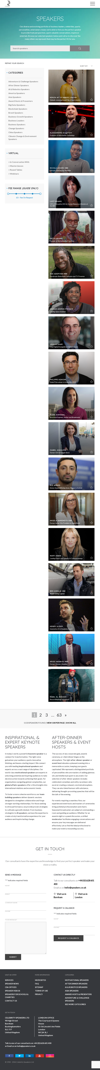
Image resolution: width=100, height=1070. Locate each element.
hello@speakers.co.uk (75, 887)
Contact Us (11, 1001)
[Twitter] (19, 1056)
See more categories (75, 1004)
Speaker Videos (12, 991)
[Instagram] (49, 1056)
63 (59, 714)
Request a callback (68, 938)
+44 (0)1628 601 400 (42, 1043)
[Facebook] (9, 1056)
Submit (13, 957)
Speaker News (12, 984)
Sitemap (39, 987)
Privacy (39, 994)
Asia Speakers (71, 991)
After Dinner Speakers (76, 984)
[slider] (8, 194)
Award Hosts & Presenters (78, 994)
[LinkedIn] (29, 1056)
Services (9, 980)
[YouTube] (39, 1056)
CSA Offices (10, 987)
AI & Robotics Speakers (76, 987)
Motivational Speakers (77, 980)
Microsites (40, 980)
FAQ (37, 984)
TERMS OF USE (41, 991)
